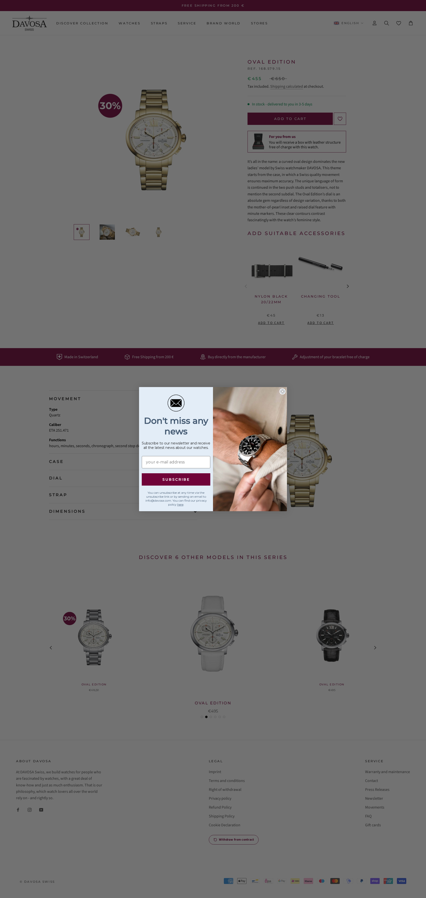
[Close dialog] (282, 391)
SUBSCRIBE (176, 479)
